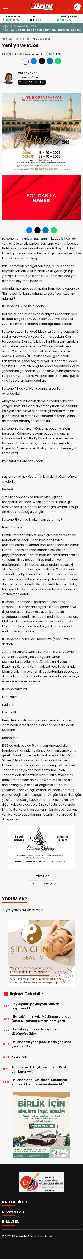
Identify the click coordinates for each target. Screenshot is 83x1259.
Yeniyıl (48, 883)
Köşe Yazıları (23, 38)
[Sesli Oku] (25, 61)
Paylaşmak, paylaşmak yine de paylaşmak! (36, 1006)
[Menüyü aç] (6, 7)
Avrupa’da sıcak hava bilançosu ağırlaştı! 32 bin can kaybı (45, 30)
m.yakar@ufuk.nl (28, 77)
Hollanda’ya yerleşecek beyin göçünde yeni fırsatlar (41, 1044)
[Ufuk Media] (42, 7)
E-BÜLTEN (10, 1222)
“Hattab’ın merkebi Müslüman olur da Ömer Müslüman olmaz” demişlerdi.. (40, 1019)
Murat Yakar (27, 73)
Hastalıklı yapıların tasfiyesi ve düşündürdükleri (35, 1031)
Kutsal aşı (19, 1057)
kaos (34, 883)
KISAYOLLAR (13, 1212)
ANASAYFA (7, 38)
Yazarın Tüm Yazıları (31, 82)
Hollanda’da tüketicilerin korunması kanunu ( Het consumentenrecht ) (39, 1082)
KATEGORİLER (14, 1202)
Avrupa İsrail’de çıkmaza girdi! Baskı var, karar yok (40, 1069)
